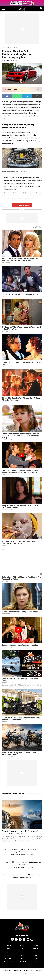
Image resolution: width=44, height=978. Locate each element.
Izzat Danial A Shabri (8, 834)
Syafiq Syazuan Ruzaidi (18, 854)
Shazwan (7, 60)
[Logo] (22, 8)
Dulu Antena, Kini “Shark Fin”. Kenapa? (20, 831)
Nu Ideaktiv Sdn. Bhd (20, 973)
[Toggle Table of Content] (36, 89)
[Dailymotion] (31, 939)
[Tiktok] (24, 939)
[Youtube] (28, 939)
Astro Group (35, 973)
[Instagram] (16, 939)
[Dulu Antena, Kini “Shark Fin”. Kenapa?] (22, 814)
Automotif (15, 47)
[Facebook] (12, 939)
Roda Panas (5, 47)
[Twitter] (20, 939)
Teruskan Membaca (22, 205)
